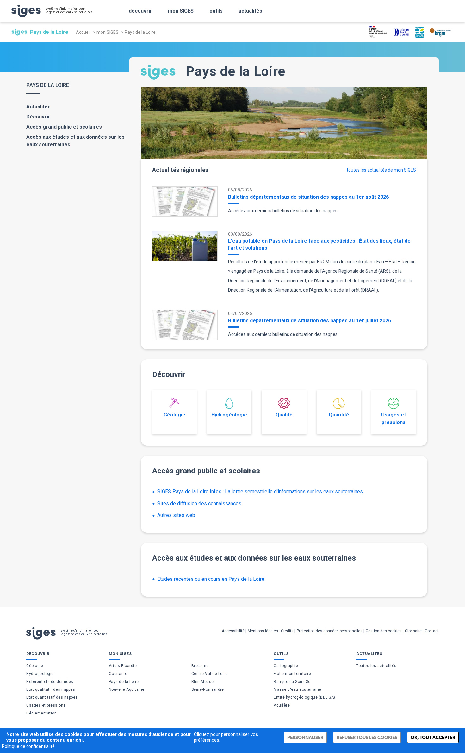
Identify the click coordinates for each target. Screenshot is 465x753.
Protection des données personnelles (330, 631)
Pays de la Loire (124, 681)
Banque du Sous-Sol (293, 681)
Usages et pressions (393, 418)
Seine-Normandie (207, 689)
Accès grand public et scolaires (64, 127)
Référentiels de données (49, 681)
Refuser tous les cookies (367, 737)
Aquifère (282, 705)
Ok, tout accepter (433, 737)
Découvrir (38, 117)
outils (216, 11)
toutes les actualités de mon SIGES (381, 170)
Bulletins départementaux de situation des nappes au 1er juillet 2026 (309, 321)
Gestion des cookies (384, 631)
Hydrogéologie (229, 415)
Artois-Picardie (123, 666)
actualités (250, 11)
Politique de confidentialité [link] (28, 746)
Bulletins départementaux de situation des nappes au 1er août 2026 (308, 197)
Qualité (284, 415)
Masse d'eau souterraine (297, 689)
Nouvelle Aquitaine (127, 689)
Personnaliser (305, 737)
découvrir (140, 11)
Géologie (174, 415)
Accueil (83, 32)
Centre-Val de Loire (209, 673)
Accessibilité (233, 631)
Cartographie (286, 666)
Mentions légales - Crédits (271, 631)
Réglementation (41, 713)
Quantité (339, 415)
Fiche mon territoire (292, 673)
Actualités (38, 107)
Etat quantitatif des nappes (52, 697)
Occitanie (118, 673)
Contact (432, 631)
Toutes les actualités (376, 666)
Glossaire (413, 631)
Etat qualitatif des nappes (50, 689)
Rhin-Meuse (202, 681)
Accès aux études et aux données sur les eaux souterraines (75, 141)
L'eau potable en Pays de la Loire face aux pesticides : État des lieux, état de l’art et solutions (319, 244)
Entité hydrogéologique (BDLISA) (304, 697)
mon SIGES (181, 11)
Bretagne (200, 666)
